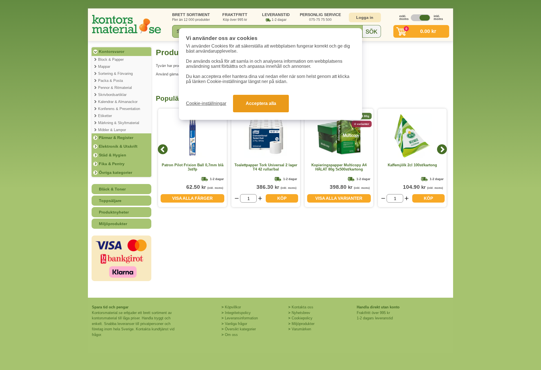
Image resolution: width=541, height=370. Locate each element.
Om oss (231, 335)
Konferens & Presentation (119, 109)
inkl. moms (437, 17)
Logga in (364, 17)
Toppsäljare (110, 200)
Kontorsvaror (111, 51)
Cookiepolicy (302, 318)
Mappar (104, 66)
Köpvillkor (233, 307)
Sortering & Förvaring (115, 73)
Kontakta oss (302, 307)
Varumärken (301, 329)
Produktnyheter (114, 212)
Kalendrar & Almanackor (118, 102)
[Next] (442, 149)
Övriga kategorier (115, 172)
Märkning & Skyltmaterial (118, 123)
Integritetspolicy (238, 313)
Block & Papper (111, 59)
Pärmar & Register (116, 137)
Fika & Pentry (112, 164)
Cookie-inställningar (206, 103)
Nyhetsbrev (301, 313)
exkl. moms (402, 17)
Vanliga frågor (236, 324)
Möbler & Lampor (112, 130)
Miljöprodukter (113, 223)
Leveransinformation (241, 318)
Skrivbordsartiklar (112, 95)
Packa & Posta (110, 81)
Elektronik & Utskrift (118, 146)
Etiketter (105, 116)
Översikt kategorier (240, 329)
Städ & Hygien (112, 155)
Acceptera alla (261, 103)
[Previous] (163, 149)
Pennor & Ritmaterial (115, 88)
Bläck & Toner (112, 189)
